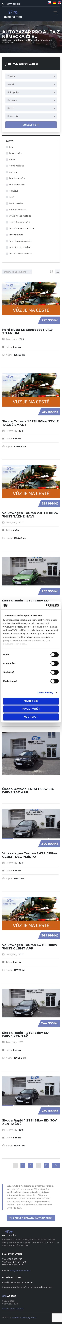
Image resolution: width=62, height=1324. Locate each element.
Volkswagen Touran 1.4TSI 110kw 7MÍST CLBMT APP (29, 946)
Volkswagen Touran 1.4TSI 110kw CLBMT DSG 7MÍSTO (29, 855)
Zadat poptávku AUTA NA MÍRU (32, 1218)
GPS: (13, 1308)
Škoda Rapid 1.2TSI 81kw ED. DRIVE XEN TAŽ (25, 1034)
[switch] (51, 662)
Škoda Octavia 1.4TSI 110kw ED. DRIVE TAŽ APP (28, 790)
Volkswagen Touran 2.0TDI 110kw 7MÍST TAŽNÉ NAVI (30, 514)
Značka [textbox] (11, 76)
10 (46, 1165)
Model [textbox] (10, 84)
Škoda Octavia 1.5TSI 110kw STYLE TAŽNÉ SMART (30, 423)
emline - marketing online (24, 1317)
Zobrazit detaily (45, 692)
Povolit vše (31, 701)
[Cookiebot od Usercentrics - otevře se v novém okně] (46, 605)
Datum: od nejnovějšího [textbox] (15, 272)
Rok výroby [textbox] (13, 92)
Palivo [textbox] (10, 108)
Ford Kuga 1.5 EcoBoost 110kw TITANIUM (27, 331)
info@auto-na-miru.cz (20, 1270)
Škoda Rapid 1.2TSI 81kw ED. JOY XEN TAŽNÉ (29, 1122)
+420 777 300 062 (12, 4)
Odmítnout (31, 717)
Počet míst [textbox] (13, 116)
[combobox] (31, 76)
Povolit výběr (31, 709)
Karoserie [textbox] (12, 100)
